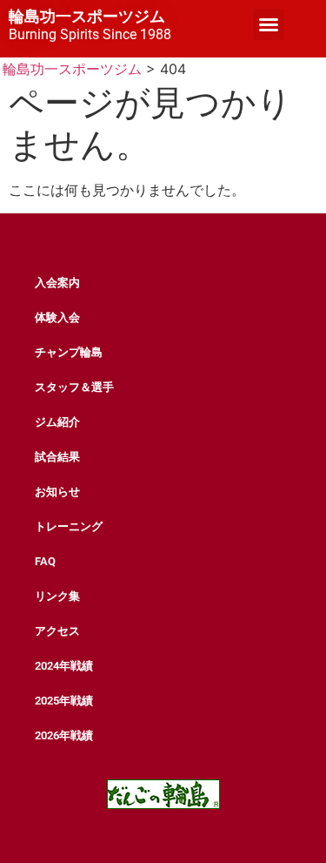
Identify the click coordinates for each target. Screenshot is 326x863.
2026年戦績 (64, 735)
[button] (268, 24)
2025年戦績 (64, 700)
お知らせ (57, 491)
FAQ (45, 561)
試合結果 (57, 456)
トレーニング (69, 526)
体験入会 (57, 317)
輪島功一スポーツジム (87, 16)
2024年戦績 (64, 665)
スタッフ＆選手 (74, 387)
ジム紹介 (57, 421)
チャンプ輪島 (69, 352)
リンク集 (57, 596)
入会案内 (57, 282)
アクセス (57, 630)
